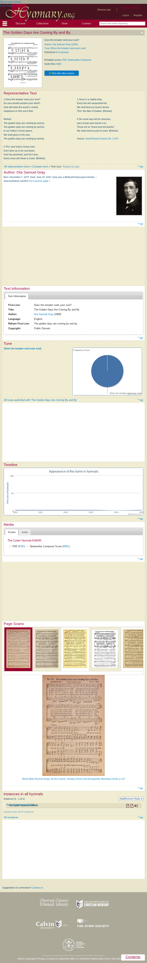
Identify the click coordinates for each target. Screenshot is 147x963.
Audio (25, 532)
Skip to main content (10, 2)
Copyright (30, 958)
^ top (140, 166)
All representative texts (17, 166)
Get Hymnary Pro (121, 958)
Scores (12, 532)
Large (76, 166)
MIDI (58, 64)
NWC (66, 546)
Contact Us (52, 958)
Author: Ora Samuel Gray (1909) (61, 44)
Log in (125, 15)
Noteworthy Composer (79, 60)
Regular (67, 166)
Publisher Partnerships (92, 958)
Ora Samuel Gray (43, 314)
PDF (64, 60)
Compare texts (40, 166)
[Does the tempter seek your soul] (22, 348)
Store (65, 23)
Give (107, 958)
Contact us (37, 887)
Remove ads (104, 9)
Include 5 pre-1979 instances (19, 812)
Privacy (41, 958)
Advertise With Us (69, 958)
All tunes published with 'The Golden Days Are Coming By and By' (40, 400)
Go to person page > (39, 181)
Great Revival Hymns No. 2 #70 (102, 138)
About (21, 958)
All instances (11, 817)
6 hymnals (63, 52)
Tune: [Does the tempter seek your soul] (65, 48)
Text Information (17, 296)
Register (138, 15)
